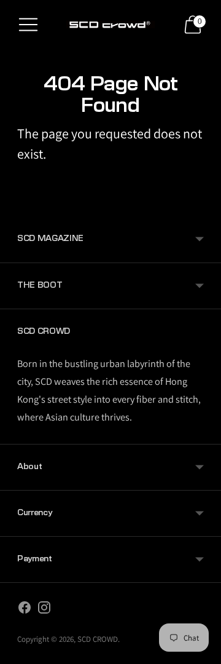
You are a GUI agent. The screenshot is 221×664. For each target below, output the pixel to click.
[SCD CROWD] (110, 24)
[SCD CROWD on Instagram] (44, 610)
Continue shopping (110, 184)
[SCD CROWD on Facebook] (24, 610)
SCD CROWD (97, 639)
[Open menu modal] (28, 24)
